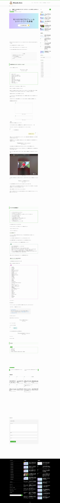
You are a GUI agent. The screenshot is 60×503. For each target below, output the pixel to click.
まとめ (14, 58)
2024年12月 (42, 72)
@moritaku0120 (13, 309)
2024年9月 (42, 76)
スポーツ (12, 484)
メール (11, 435)
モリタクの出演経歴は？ (16, 56)
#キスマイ (27, 311)
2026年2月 (42, 66)
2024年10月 (42, 75)
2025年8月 (42, 69)
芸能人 (11, 492)
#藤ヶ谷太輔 (23, 311)
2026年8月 (42, 62)
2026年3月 (42, 65)
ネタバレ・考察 (13, 487)
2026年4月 (42, 63)
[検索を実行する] (50, 9)
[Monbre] (16, 3)
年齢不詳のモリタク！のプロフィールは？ (18, 55)
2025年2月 (12, 472)
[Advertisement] (24, 36)
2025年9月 (12, 469)
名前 (11, 432)
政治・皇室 (12, 490)
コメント (11, 423)
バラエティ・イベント (12, 11)
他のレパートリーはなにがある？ (18, 57)
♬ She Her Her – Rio (14, 312)
